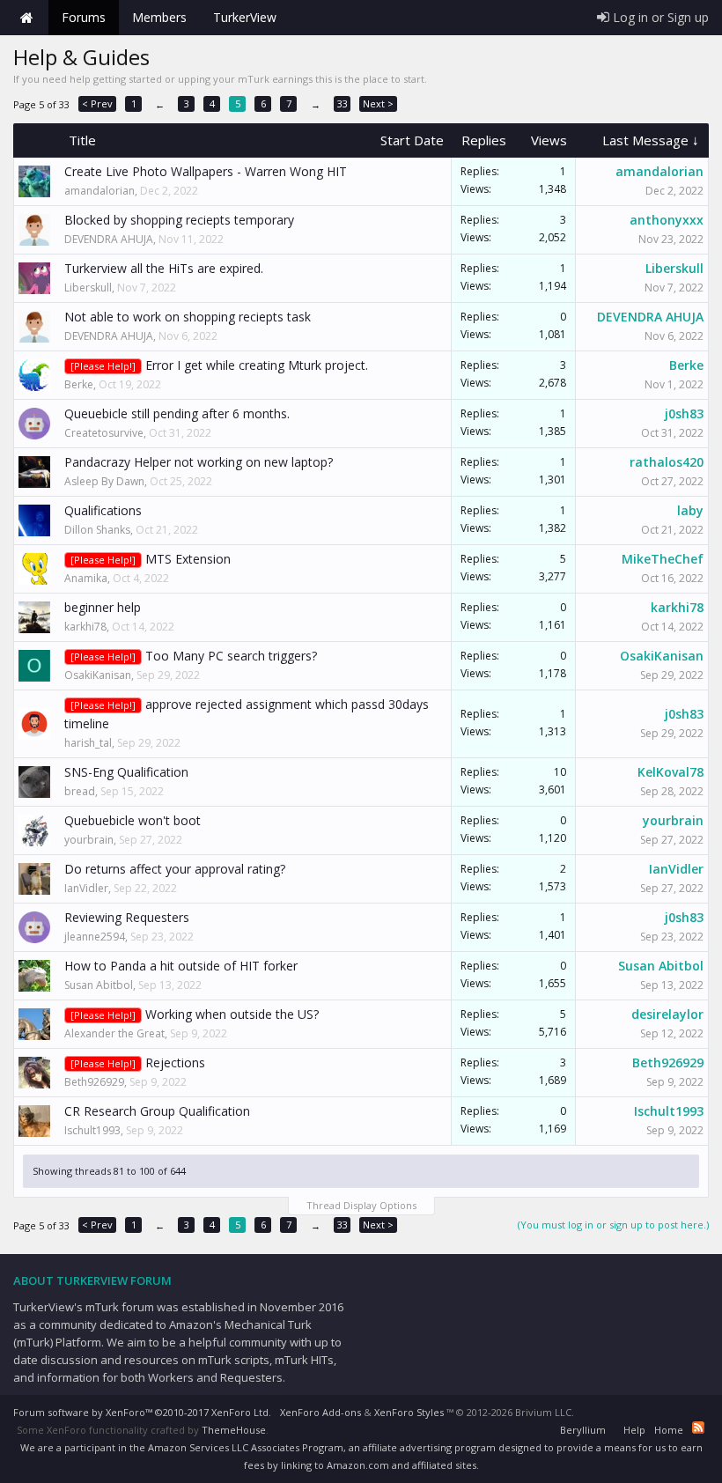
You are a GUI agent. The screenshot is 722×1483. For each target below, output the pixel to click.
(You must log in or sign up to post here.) (613, 1224)
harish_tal (88, 742)
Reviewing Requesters (126, 917)
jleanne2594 (94, 936)
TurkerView (244, 17)
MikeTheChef (663, 558)
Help (634, 1429)
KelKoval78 (670, 772)
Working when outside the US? (232, 1014)
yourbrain (89, 839)
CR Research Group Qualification (157, 1111)
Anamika (85, 578)
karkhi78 (85, 626)
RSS (698, 1427)
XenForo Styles (409, 1412)
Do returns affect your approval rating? (174, 868)
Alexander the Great (114, 1033)
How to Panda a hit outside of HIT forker (181, 965)
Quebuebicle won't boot (132, 820)
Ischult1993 (92, 1130)
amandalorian (99, 190)
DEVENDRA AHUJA (108, 239)
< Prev (97, 103)
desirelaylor (667, 1014)
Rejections (175, 1062)
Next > (378, 103)
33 (342, 103)
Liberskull (88, 287)
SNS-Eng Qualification (126, 772)
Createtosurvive (104, 432)
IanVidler (86, 888)
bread (79, 791)
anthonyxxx (667, 219)
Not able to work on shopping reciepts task (187, 316)
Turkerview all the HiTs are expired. (163, 268)
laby (690, 510)
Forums (84, 17)
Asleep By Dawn (104, 481)
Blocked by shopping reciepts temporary (179, 219)
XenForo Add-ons (320, 1412)
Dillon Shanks (97, 529)
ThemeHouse (234, 1429)
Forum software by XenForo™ (142, 1412)
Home (26, 17)
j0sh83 (684, 413)
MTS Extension (188, 558)
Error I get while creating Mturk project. (256, 365)
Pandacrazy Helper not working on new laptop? (198, 462)
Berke (78, 384)
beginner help (102, 607)
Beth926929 (94, 1081)
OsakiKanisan (97, 675)
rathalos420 (667, 462)
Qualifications (103, 510)
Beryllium (583, 1429)
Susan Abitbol (98, 985)
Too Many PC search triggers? (231, 655)
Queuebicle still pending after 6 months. (177, 413)
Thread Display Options (361, 1205)
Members (159, 17)
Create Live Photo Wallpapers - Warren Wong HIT (205, 171)
